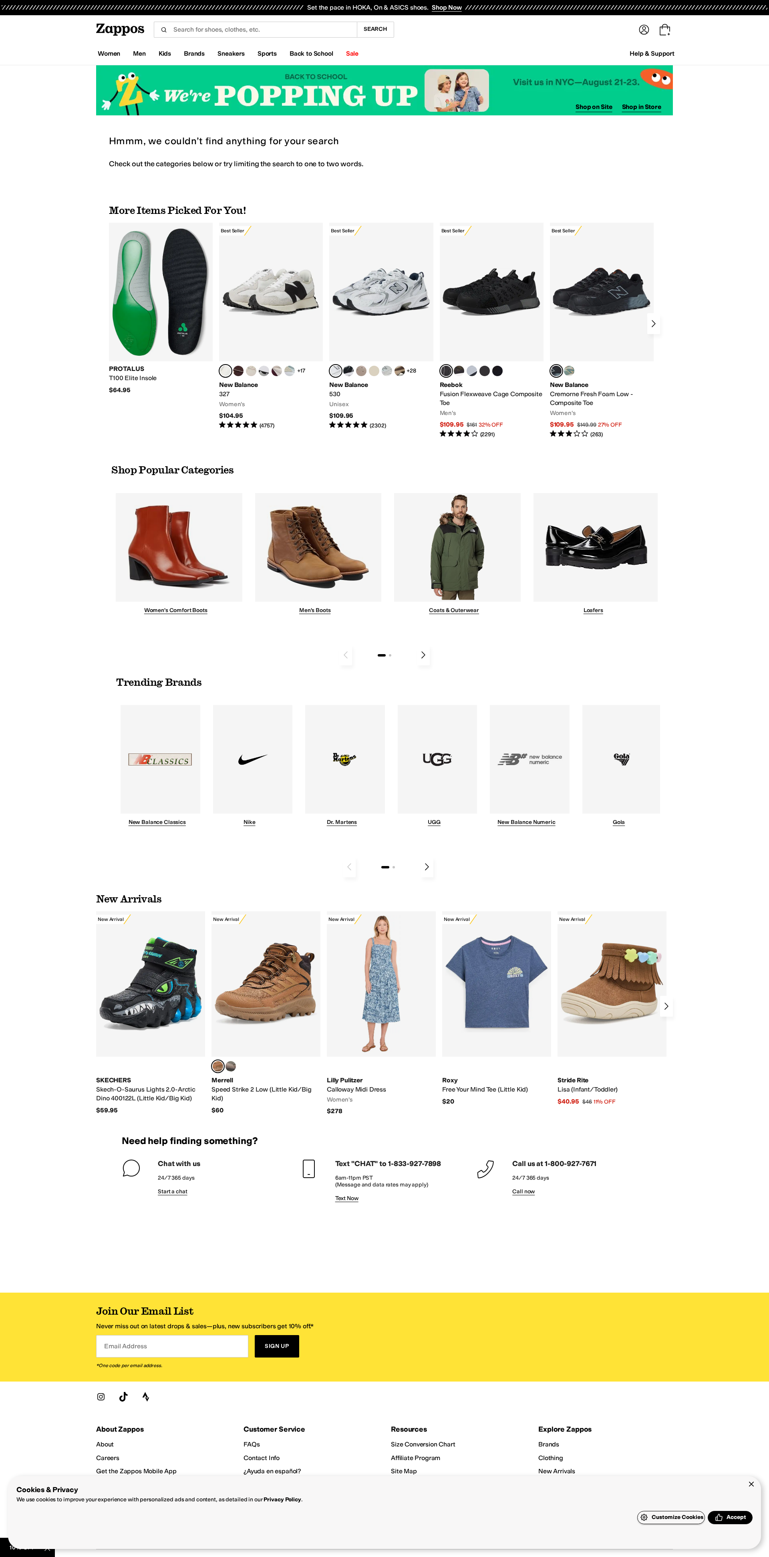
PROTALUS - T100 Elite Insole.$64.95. (161, 308)
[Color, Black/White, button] (497, 371)
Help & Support (652, 53)
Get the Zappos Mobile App (136, 1471)
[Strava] (146, 1397)
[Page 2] (390, 655)
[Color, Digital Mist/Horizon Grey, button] (264, 371)
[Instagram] (101, 1397)
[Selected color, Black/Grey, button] (446, 371)
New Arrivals (556, 1471)
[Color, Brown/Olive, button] (230, 1066)
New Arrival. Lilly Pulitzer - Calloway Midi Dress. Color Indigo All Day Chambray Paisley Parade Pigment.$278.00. (381, 1013)
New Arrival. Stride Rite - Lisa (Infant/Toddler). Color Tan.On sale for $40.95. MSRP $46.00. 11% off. (612, 1008)
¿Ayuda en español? (272, 1471)
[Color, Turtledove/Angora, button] (374, 371)
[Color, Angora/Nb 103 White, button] (289, 371)
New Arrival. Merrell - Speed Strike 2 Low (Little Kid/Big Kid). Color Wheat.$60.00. (265, 1012)
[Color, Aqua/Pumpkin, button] (569, 371)
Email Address (125, 1346)
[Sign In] (644, 30)
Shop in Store (641, 107)
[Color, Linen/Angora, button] (251, 371)
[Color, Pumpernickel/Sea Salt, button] (238, 371)
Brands (548, 1444)
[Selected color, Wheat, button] (217, 1066)
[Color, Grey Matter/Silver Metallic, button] (386, 371)
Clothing (550, 1458)
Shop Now (447, 7)
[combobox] (255, 30)
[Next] (653, 323)
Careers (107, 1458)
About (105, 1444)
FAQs (252, 1444)
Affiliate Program (415, 1458)
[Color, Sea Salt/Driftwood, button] (361, 371)
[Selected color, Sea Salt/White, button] (225, 371)
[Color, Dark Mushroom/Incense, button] (399, 371)
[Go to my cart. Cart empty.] (665, 30)
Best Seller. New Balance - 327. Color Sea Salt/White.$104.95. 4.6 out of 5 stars (271, 326)
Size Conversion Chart (423, 1444)
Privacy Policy (282, 1499)
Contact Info (262, 1458)
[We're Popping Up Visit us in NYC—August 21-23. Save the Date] (384, 90)
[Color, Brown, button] (459, 371)
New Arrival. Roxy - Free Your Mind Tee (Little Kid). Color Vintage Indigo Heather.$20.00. (496, 1008)
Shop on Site (594, 107)
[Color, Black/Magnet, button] (348, 371)
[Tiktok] (123, 1397)
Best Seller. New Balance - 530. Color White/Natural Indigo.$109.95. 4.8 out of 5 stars (381, 326)
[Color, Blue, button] (484, 371)
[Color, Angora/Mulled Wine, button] (276, 371)
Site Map (404, 1471)
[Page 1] (382, 655)
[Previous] (345, 655)
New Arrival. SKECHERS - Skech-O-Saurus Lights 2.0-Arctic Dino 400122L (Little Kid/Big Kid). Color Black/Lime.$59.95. (150, 1012)
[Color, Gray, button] (471, 371)
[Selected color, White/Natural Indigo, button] (335, 371)
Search (375, 29)
